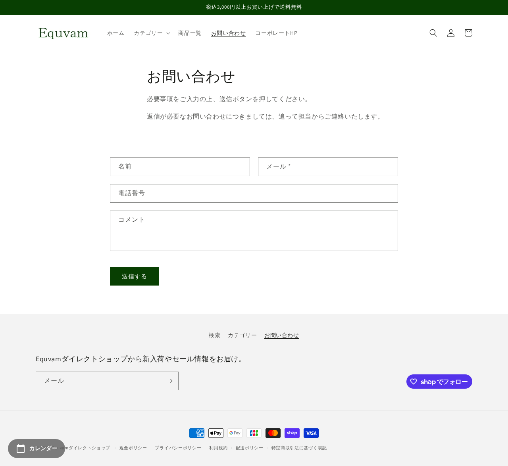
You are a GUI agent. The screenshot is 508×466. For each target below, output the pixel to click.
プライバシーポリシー (178, 448)
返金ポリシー (133, 448)
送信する (134, 276)
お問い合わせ (281, 335)
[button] (151, 33)
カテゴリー (242, 335)
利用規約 (218, 448)
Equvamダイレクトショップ (81, 448)
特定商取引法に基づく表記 (299, 448)
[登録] (169, 381)
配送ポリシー (250, 448)
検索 (214, 335)
